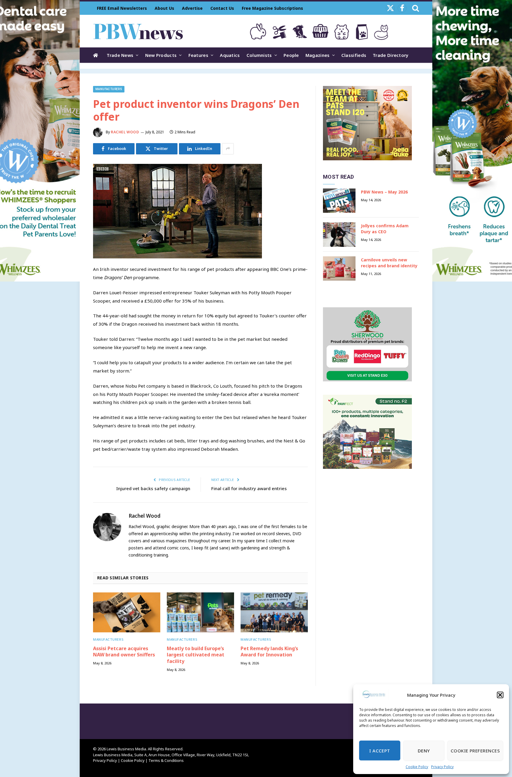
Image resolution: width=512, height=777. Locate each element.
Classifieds (353, 55)
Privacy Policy (442, 766)
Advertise (192, 8)
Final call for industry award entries (249, 488)
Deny (424, 751)
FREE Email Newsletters (122, 8)
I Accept (379, 751)
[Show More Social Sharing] (228, 148)
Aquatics (230, 55)
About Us (164, 8)
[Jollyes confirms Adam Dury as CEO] (339, 234)
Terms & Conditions (166, 760)
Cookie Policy (417, 766)
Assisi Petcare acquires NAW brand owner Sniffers (124, 651)
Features (198, 55)
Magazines (317, 55)
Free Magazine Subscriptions (272, 8)
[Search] (415, 8)
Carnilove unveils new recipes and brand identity (389, 262)
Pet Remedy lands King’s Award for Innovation (269, 651)
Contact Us (222, 8)
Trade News (120, 55)
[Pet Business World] (138, 31)
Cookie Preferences (475, 751)
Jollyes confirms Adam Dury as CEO (385, 228)
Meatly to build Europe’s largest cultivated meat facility (195, 655)
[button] (500, 695)
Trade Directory (391, 55)
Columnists (259, 55)
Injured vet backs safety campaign (153, 488)
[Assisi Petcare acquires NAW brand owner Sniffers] (126, 612)
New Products (161, 55)
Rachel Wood (125, 132)
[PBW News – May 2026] (339, 200)
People (291, 55)
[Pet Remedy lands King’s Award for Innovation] (274, 612)
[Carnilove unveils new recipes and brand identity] (339, 268)
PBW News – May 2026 (384, 192)
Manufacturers (108, 89)
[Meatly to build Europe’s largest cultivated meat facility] (200, 612)
